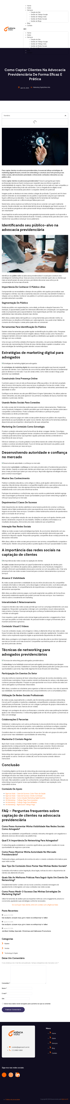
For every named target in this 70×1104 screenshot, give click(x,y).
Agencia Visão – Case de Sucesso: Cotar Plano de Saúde (25, 793)
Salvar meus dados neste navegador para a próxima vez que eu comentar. (27, 1004)
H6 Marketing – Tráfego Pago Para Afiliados (21, 802)
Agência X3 (65, 1099)
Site (3, 999)
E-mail (4, 993)
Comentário (6, 983)
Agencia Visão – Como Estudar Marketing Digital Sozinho (25, 798)
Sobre (29, 8)
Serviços (30, 10)
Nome (4, 988)
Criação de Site (35, 12)
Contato (29, 25)
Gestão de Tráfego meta (38, 17)
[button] (46, 29)
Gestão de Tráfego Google (39, 14)
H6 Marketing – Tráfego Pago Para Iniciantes (21, 800)
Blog (28, 23)
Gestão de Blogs (36, 21)
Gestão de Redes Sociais (39, 19)
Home (29, 6)
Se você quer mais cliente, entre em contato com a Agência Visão (35, 905)
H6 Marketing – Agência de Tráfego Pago (20, 804)
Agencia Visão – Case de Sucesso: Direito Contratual (23, 796)
